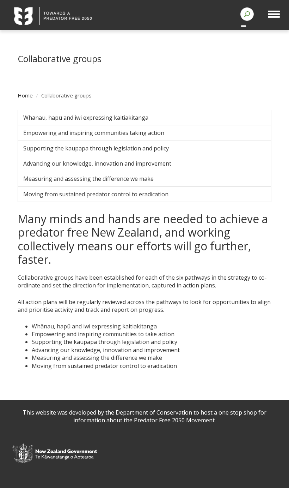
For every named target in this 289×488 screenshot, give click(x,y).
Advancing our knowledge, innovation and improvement (97, 163)
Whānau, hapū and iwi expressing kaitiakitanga (85, 117)
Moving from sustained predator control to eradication (95, 194)
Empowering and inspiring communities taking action (93, 133)
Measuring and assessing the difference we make (88, 179)
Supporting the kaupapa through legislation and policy (96, 148)
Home (25, 95)
